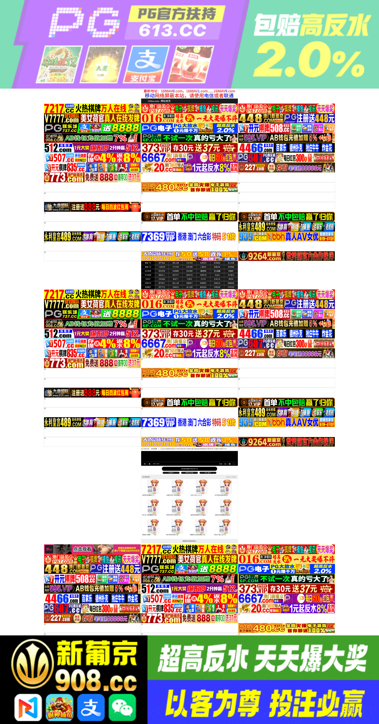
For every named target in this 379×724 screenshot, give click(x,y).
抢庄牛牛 (176, 275)
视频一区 (148, 263)
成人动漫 (231, 263)
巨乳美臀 (189, 267)
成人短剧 (189, 287)
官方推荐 (148, 275)
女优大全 (217, 279)
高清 (220, 464)
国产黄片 (162, 283)
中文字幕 (176, 267)
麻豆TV (175, 279)
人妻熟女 (203, 267)
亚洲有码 (203, 263)
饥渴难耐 (176, 271)
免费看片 (148, 287)
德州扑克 (189, 275)
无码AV (148, 279)
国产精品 (162, 263)
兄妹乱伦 (176, 287)
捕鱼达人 (162, 275)
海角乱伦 (217, 283)
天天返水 (231, 275)
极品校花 (203, 287)
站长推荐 (148, 271)
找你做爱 (189, 271)
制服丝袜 (217, 267)
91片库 (203, 279)
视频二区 (148, 267)
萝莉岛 (231, 279)
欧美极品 (217, 263)
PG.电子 (208, 473)
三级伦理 (162, 267)
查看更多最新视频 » (190, 541)
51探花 (189, 279)
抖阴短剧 (217, 287)
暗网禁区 (203, 283)
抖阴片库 (148, 283)
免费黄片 (189, 283)
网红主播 (176, 263)
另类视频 (231, 267)
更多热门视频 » (231, 477)
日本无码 (189, 263)
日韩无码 (231, 287)
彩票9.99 (203, 275)
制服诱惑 (231, 283)
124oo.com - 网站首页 (159, 101)
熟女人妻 (176, 283)
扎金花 (217, 275)
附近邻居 (162, 271)
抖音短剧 (162, 279)
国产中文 (162, 287)
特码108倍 (189, 473)
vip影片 (171, 473)
